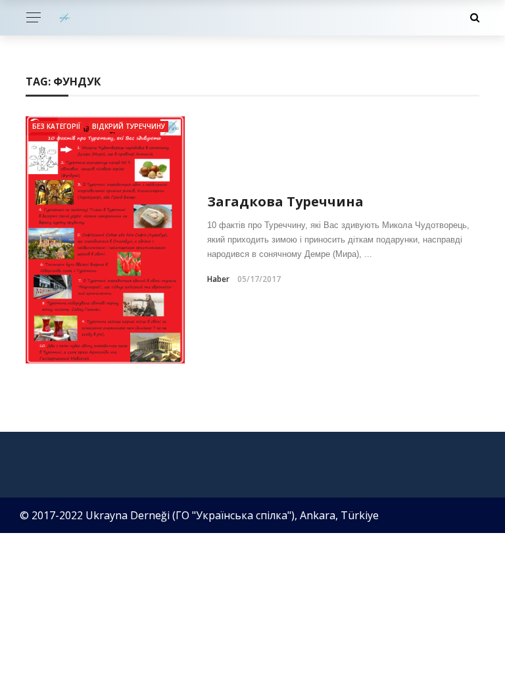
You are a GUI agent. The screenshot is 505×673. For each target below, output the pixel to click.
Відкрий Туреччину (128, 126)
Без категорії (56, 126)
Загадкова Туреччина (285, 201)
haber (218, 279)
